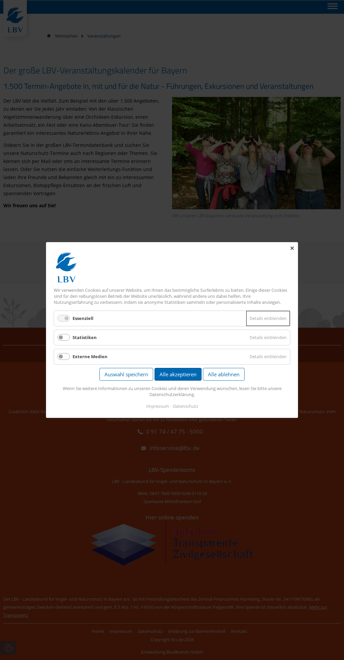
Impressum (157, 406)
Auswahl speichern (126, 374)
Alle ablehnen (224, 374)
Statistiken (85, 337)
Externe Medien (90, 356)
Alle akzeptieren (178, 374)
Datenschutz (185, 406)
